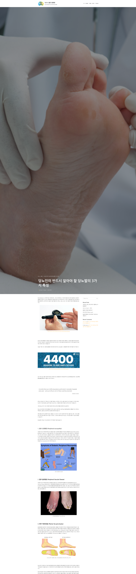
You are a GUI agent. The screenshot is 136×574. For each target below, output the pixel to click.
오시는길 (97, 3)
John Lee (84, 321)
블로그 (93, 3)
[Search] (97, 298)
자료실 (90, 3)
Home (39, 276)
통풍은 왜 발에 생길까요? (88, 310)
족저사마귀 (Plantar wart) (88, 312)
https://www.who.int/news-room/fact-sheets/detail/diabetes (59, 331)
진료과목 (86, 3)
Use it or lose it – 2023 (87, 308)
